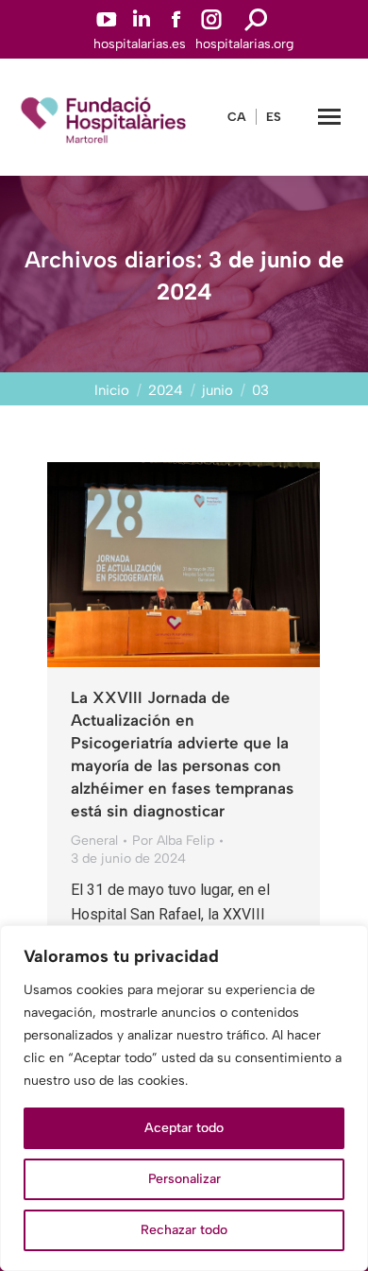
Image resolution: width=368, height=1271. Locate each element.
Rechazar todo (184, 1230)
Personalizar (184, 1179)
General (94, 841)
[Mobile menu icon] (329, 116)
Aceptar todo (184, 1128)
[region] (184, 1098)
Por (173, 841)
